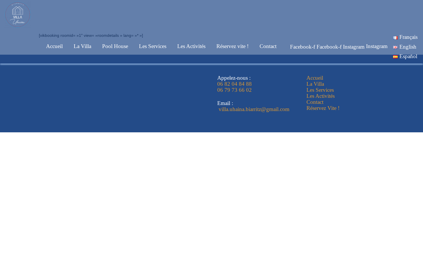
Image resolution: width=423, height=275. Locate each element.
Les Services (152, 46)
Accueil (54, 46)
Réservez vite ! (232, 46)
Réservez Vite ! (323, 108)
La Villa (82, 46)
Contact (268, 46)
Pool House (115, 46)
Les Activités (191, 46)
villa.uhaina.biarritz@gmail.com (253, 109)
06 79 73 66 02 (235, 90)
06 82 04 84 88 (234, 84)
